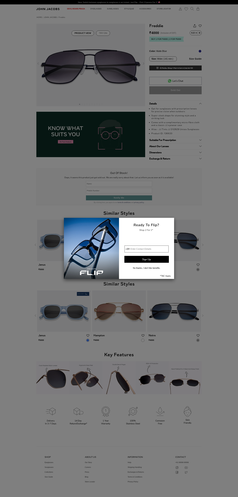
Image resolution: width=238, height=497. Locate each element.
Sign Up (146, 259)
